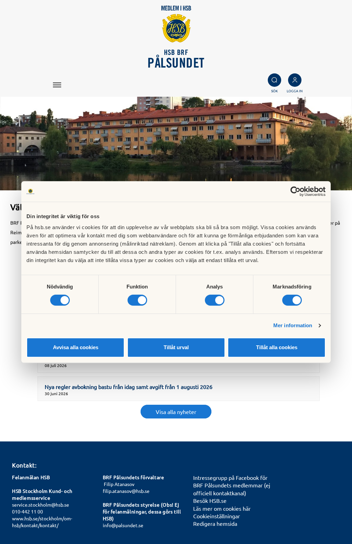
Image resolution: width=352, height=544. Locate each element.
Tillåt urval (176, 347)
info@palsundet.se (123, 525)
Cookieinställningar (216, 515)
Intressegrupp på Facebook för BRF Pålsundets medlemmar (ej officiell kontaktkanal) (231, 485)
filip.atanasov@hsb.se (126, 491)
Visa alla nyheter (176, 411)
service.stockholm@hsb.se (40, 504)
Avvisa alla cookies (75, 347)
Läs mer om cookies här (222, 508)
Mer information (292, 325)
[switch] (137, 300)
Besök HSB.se (210, 500)
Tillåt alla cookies (276, 347)
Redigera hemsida (215, 523)
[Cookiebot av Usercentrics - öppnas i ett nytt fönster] (295, 191)
